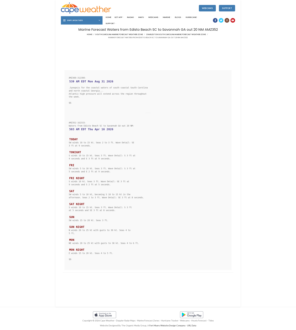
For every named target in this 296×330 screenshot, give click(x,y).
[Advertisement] (148, 55)
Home (89, 34)
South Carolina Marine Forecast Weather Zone (119, 34)
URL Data (191, 325)
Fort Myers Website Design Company (167, 325)
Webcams (207, 8)
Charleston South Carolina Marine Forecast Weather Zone (176, 34)
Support (227, 8)
